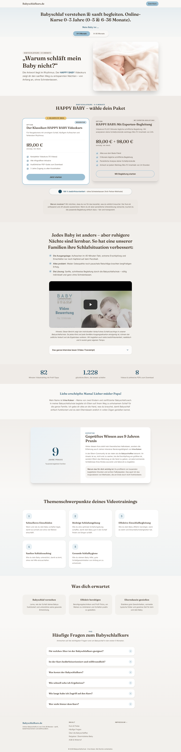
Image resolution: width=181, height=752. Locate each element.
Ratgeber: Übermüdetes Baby (81, 736)
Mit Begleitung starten (125, 174)
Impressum (121, 722)
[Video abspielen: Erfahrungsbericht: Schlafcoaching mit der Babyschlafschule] (90, 304)
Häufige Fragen (75, 729)
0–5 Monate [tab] (82, 34)
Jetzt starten (56, 177)
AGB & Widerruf (75, 740)
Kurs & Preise (74, 726)
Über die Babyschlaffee (78, 733)
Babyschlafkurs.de (33, 3)
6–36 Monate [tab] (99, 34)
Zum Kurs (152, 4)
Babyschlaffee (127, 453)
